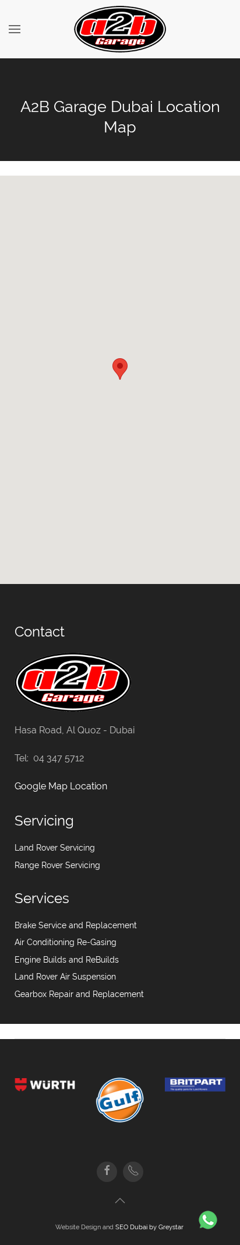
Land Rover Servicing (55, 847)
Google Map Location (61, 786)
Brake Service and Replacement (76, 925)
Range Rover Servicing (57, 865)
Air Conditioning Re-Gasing (66, 942)
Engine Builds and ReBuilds (67, 959)
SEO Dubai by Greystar (150, 1226)
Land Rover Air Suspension (65, 976)
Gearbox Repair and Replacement (79, 994)
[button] (120, 369)
